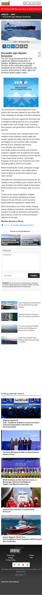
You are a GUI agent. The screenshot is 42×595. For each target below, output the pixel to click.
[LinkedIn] (13, 46)
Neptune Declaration (27, 225)
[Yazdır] (21, 46)
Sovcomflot (15, 225)
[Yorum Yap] (26, 46)
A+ (39, 53)
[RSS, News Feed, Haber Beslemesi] (19, 564)
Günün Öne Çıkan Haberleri (10, 582)
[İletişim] (35, 3)
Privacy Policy (10, 560)
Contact (31, 555)
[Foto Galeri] (32, 3)
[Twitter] (8, 46)
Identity (10, 558)
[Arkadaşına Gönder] (17, 46)
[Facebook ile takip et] (14, 564)
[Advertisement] (21, 369)
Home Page (10, 555)
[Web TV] (28, 3)
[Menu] (24, 3)
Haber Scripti (19, 575)
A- (39, 56)
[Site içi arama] (39, 3)
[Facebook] (4, 46)
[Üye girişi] (23, 564)
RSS (31, 558)
